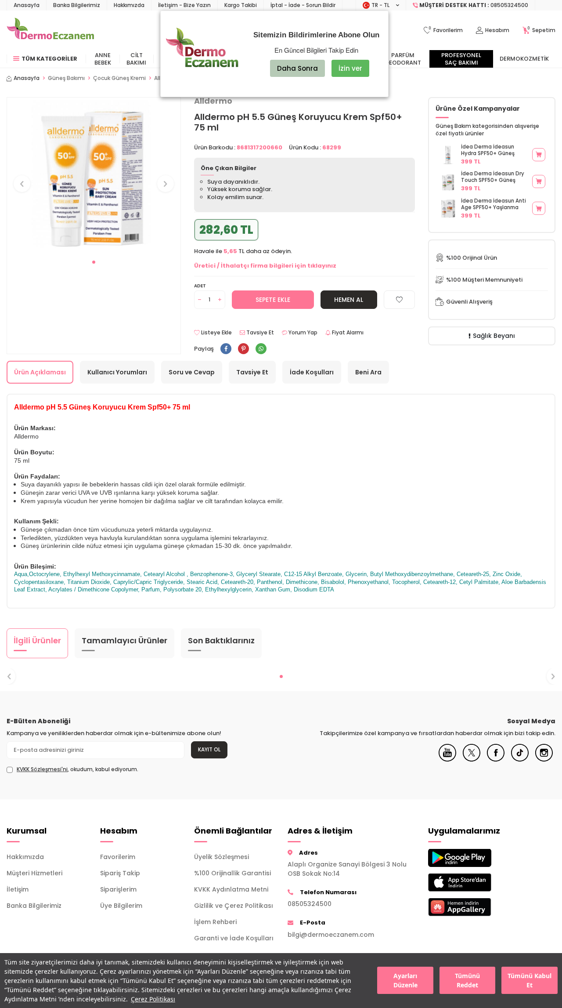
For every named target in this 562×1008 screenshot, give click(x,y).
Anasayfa (27, 5)
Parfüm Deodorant (403, 59)
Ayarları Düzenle (405, 981)
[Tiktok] (520, 759)
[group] (93, 176)
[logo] (50, 30)
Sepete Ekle (273, 299)
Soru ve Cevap (192, 372)
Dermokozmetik (524, 58)
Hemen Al (348, 299)
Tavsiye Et (259, 332)
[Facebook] (495, 759)
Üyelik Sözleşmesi (221, 856)
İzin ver (350, 68)
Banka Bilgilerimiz (76, 5)
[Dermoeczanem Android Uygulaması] (468, 858)
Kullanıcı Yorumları (117, 372)
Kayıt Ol (209, 749)
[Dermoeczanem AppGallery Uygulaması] (468, 907)
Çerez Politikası (153, 999)
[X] (471, 759)
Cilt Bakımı (136, 59)
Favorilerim (117, 856)
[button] (93, 262)
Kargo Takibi (240, 5)
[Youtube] (447, 759)
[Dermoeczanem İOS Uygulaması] (468, 883)
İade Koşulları (312, 372)
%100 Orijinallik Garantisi (232, 873)
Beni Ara (368, 372)
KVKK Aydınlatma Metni (231, 889)
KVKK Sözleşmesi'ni (42, 769)
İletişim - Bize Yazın (184, 5)
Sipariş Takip (120, 873)
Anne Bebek (102, 59)
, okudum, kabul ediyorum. (77, 769)
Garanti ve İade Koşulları (234, 938)
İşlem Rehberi (215, 921)
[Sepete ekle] (538, 154)
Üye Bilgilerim (121, 905)
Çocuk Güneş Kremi (119, 78)
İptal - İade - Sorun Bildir (302, 5)
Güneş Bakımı (66, 78)
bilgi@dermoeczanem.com (331, 934)
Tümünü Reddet (467, 981)
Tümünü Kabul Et (529, 981)
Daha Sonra (297, 68)
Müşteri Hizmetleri (34, 873)
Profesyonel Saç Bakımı (461, 59)
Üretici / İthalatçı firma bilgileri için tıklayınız (265, 265)
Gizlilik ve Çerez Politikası (233, 905)
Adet (200, 286)
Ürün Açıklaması (40, 372)
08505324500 (309, 903)
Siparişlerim (118, 889)
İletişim (18, 889)
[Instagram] (544, 759)
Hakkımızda (129, 5)
